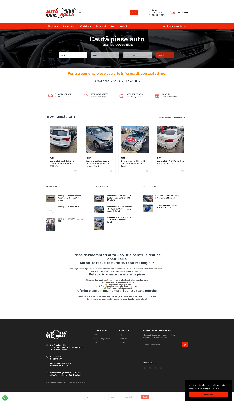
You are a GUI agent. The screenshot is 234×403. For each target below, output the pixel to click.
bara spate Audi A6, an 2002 (70, 207)
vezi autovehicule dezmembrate (172, 118)
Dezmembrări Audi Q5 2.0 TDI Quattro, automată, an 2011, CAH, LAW (62, 163)
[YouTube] (161, 368)
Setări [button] (217, 388)
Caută (134, 13)
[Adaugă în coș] (75, 171)
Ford (123, 158)
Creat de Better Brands (76, 382)
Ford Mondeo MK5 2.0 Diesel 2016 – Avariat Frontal (167, 197)
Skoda (88, 158)
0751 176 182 (157, 13)
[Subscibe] (185, 344)
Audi (52, 158)
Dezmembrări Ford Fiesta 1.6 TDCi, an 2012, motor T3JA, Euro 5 (133, 163)
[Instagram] (156, 368)
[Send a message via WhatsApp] (5, 398)
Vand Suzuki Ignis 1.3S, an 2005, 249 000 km (166, 206)
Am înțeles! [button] (208, 395)
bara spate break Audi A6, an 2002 (70, 220)
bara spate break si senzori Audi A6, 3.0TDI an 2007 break (69, 198)
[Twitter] (150, 368)
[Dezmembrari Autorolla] (61, 13)
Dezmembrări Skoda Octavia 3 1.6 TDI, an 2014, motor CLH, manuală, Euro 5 (98, 163)
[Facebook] (145, 368)
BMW (159, 158)
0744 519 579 (158, 15)
